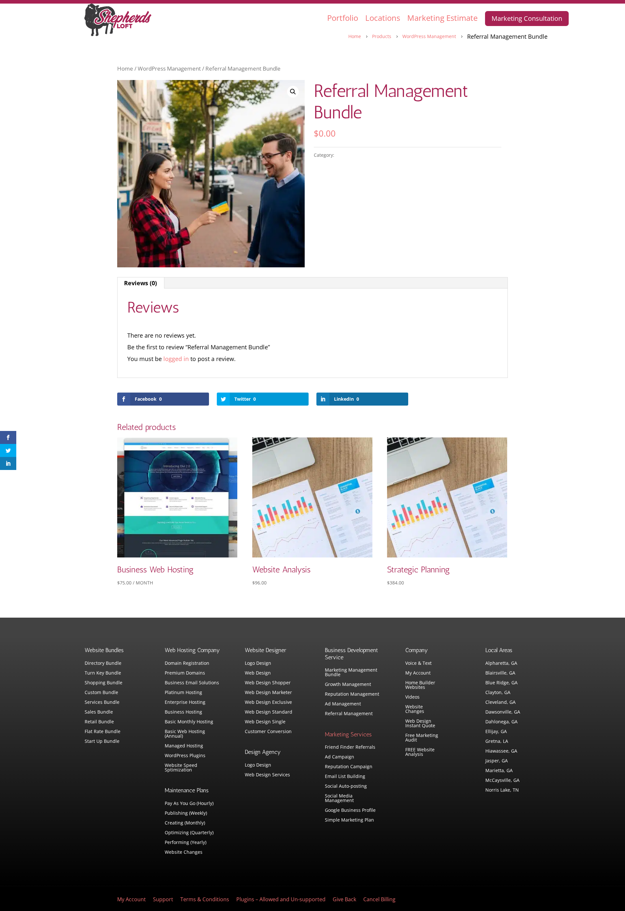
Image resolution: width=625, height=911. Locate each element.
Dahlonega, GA (501, 722)
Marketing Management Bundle (351, 672)
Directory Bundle (103, 663)
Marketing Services (348, 734)
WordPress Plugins (185, 755)
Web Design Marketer (268, 692)
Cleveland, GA (500, 702)
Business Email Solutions (192, 683)
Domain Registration (187, 663)
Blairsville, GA (500, 673)
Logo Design (258, 663)
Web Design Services (267, 775)
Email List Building (345, 776)
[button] (293, 92)
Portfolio (342, 17)
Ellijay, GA (496, 731)
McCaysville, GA (502, 780)
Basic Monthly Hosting (189, 722)
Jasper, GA (496, 761)
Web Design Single (265, 722)
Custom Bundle (101, 692)
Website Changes (183, 852)
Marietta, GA (499, 770)
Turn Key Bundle (103, 673)
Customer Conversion (268, 731)
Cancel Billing (379, 900)
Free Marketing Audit (421, 738)
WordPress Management (169, 68)
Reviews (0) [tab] (140, 283)
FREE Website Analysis (420, 752)
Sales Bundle (99, 712)
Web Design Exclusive (268, 702)
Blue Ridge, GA (501, 683)
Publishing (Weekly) (186, 813)
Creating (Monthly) (185, 823)
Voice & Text (418, 663)
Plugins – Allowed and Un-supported (281, 900)
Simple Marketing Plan (349, 820)
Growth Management (348, 684)
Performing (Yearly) (185, 842)
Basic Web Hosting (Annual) (185, 734)
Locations (382, 17)
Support (163, 900)
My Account (418, 673)
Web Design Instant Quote (420, 724)
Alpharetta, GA (501, 663)
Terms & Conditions (204, 900)
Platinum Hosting (183, 692)
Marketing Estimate (442, 17)
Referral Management (349, 714)
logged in (176, 359)
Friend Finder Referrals (350, 747)
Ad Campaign (339, 757)
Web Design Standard (268, 712)
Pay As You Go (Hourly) (189, 803)
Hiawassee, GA (501, 751)
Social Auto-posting (346, 786)
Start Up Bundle (102, 741)
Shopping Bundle (103, 683)
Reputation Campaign (348, 767)
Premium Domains (185, 673)
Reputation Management (352, 694)
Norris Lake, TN (502, 790)
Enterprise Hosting (185, 702)
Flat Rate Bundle (102, 731)
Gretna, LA (496, 741)
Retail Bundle (99, 722)
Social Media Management (339, 798)
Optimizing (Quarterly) (189, 833)
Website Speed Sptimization (181, 768)
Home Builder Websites (420, 685)
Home (125, 68)
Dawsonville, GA (502, 712)
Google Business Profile (350, 810)
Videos (412, 697)
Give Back (344, 900)
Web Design (258, 673)
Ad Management (343, 704)
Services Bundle (102, 702)
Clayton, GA (497, 692)
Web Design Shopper (268, 683)
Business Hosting (183, 712)
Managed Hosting (184, 746)
